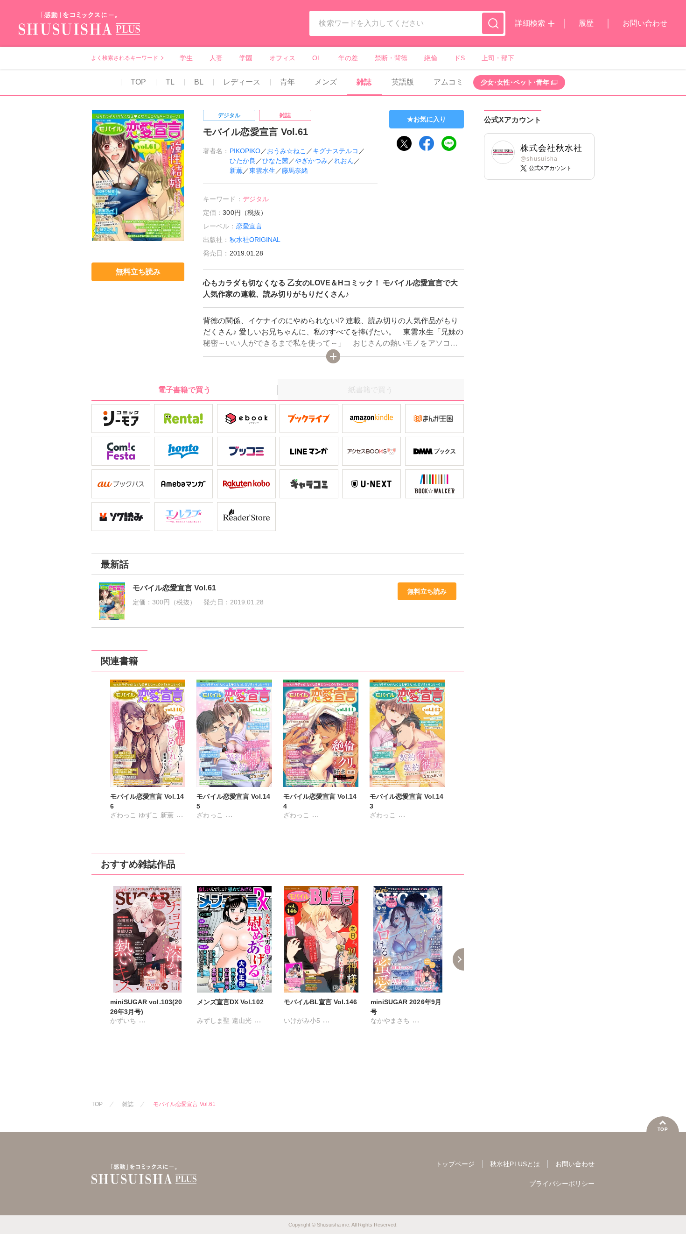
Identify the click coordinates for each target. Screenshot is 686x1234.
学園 (245, 58)
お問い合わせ (645, 23)
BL (198, 82)
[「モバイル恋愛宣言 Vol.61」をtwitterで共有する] (404, 143)
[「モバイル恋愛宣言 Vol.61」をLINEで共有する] (448, 143)
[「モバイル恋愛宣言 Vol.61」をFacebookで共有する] (426, 143)
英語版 (403, 82)
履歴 (586, 23)
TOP (138, 82)
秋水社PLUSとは (514, 1164)
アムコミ (448, 82)
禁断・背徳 (391, 58)
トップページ (455, 1164)
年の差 (348, 58)
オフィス (282, 58)
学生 (186, 58)
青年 (287, 82)
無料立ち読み (427, 591)
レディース (241, 82)
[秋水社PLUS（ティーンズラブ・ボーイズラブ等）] (79, 29)
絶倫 (430, 58)
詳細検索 (530, 23)
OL (316, 58)
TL (170, 82)
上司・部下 (498, 58)
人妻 (216, 58)
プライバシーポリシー (562, 1183)
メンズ (326, 82)
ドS (459, 58)
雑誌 (364, 82)
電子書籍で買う (184, 390)
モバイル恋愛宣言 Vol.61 (184, 1104)
